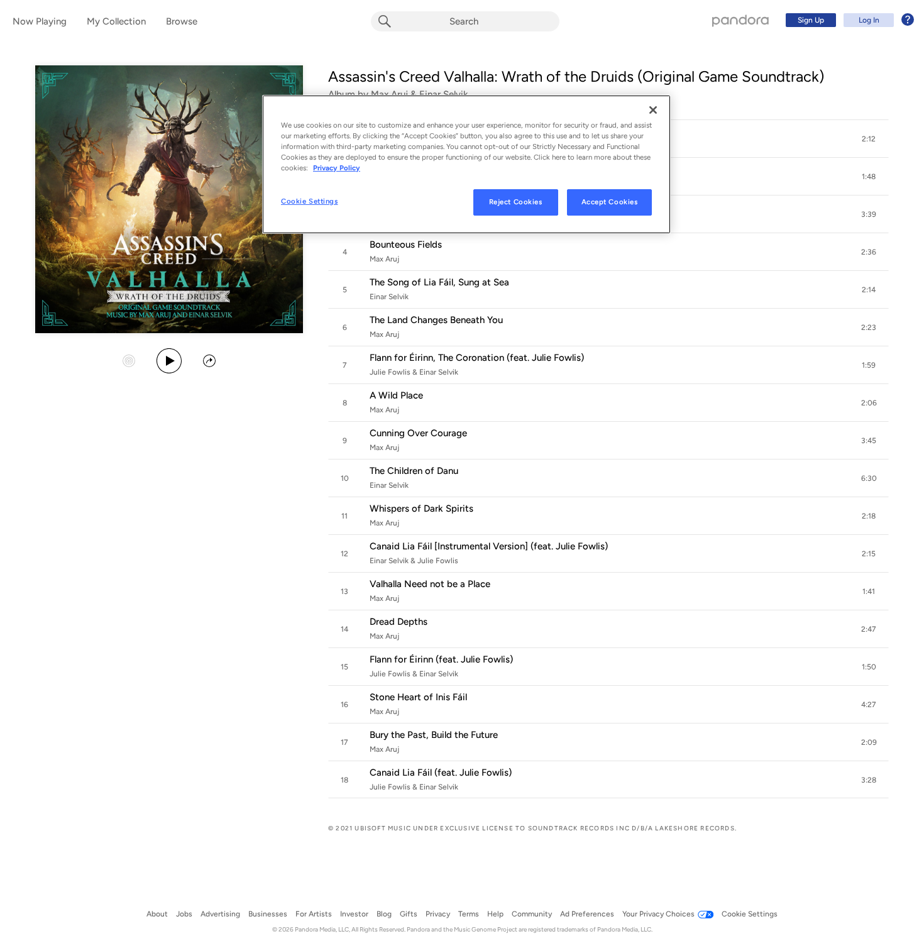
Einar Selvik (389, 296)
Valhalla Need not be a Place (430, 584)
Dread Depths (398, 621)
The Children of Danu (414, 470)
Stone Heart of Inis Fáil (418, 697)
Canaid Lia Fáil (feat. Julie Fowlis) (441, 772)
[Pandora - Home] (740, 20)
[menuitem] (848, 20)
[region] (466, 164)
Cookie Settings (309, 201)
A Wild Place (396, 395)
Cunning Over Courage (418, 433)
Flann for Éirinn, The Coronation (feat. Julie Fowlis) (477, 357)
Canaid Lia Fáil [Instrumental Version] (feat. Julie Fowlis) (489, 546)
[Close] (653, 110)
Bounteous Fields (406, 244)
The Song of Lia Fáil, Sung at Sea (439, 282)
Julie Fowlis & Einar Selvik (414, 372)
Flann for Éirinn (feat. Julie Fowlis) (441, 659)
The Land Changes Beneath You (436, 320)
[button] (868, 139)
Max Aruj (384, 259)
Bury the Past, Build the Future (434, 734)
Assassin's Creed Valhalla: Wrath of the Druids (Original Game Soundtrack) (576, 76)
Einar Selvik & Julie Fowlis (414, 560)
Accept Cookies (609, 201)
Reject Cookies (515, 201)
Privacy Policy (336, 167)
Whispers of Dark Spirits (421, 508)
